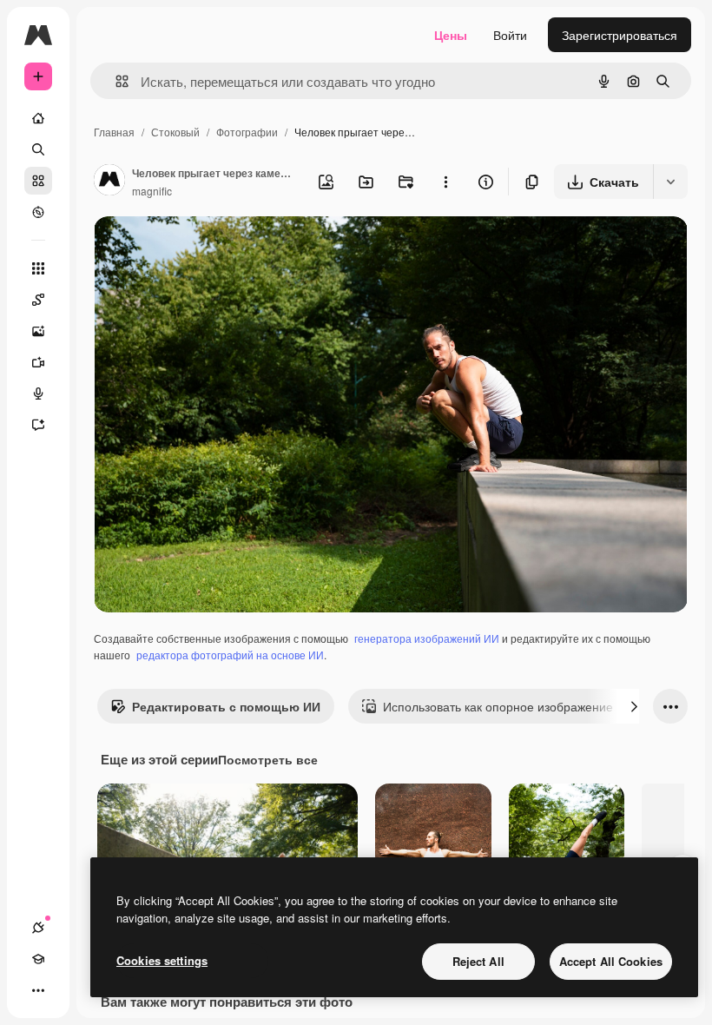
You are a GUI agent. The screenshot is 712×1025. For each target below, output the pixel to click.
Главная (114, 131)
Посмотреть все (268, 759)
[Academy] (38, 959)
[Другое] (38, 990)
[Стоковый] (38, 181)
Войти (510, 34)
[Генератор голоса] (38, 393)
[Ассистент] (38, 425)
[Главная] (38, 118)
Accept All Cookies (611, 961)
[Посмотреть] (38, 212)
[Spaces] (38, 300)
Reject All (478, 961)
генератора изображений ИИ (426, 638)
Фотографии (247, 131)
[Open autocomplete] (115, 81)
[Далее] (633, 706)
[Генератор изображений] (38, 331)
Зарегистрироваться (619, 34)
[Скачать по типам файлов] (670, 181)
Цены (450, 34)
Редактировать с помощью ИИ (226, 706)
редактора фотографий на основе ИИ (230, 654)
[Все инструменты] (38, 268)
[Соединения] (38, 928)
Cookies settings (162, 960)
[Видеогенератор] (38, 362)
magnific (152, 190)
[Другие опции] (445, 181)
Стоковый (175, 131)
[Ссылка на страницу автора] (109, 181)
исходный (210, 250)
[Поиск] (38, 149)
